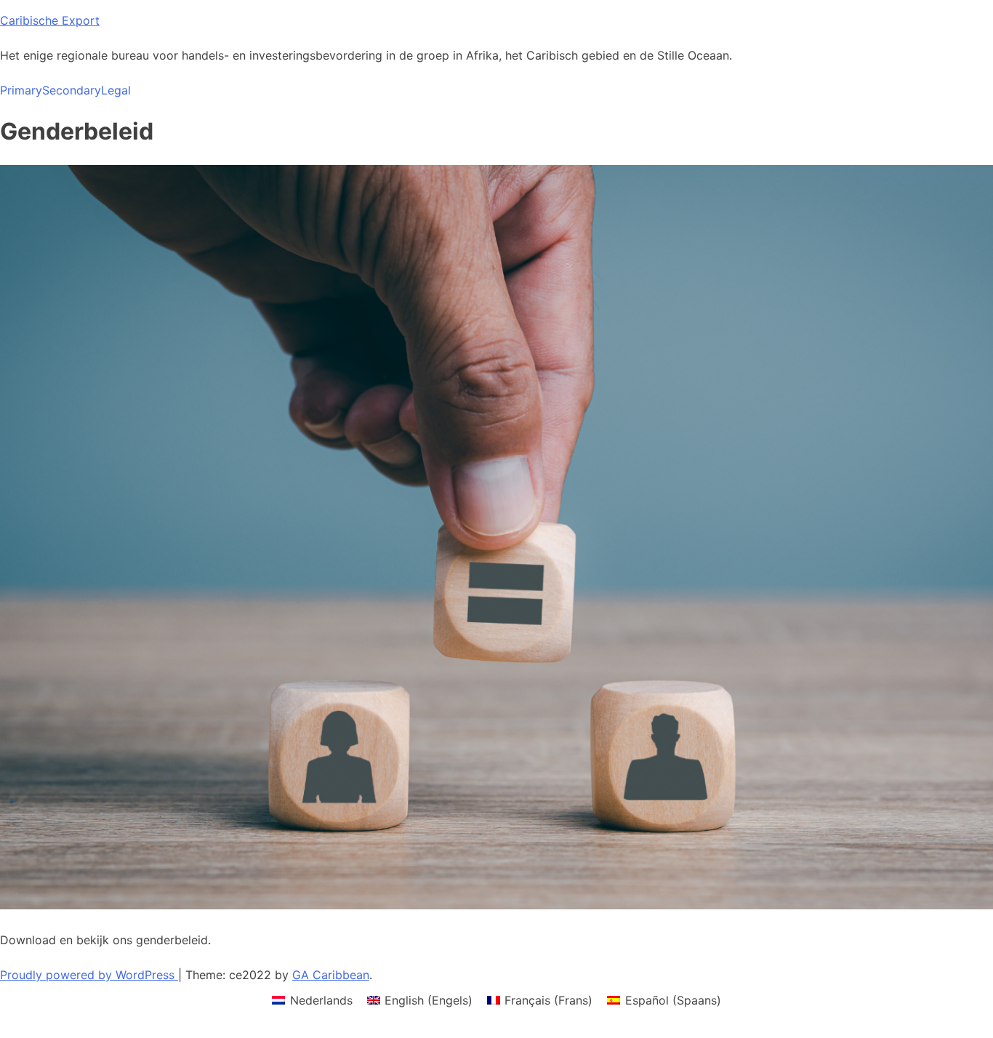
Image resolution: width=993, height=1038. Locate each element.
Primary (21, 90)
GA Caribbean (330, 974)
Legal (116, 90)
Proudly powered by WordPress (89, 974)
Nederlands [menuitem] (321, 1000)
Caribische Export (50, 20)
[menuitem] (312, 999)
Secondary (71, 90)
